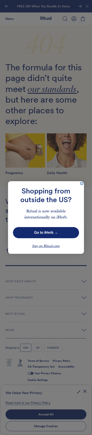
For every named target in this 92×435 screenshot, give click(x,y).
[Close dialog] (81, 183)
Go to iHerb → (46, 232)
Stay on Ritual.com (46, 246)
